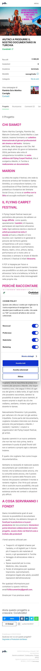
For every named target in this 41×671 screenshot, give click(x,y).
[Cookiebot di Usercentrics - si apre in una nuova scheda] (28, 293)
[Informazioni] (38, 74)
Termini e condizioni (18, 655)
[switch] (35, 333)
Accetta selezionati (20, 370)
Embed (9, 624)
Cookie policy (29, 655)
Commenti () (30, 106)
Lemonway (35, 661)
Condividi (6, 49)
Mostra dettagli (28, 356)
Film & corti (35, 79)
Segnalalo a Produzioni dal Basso (14, 639)
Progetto (5, 106)
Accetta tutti (20, 363)
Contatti (5, 96)
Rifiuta (20, 376)
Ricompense (16, 106)
